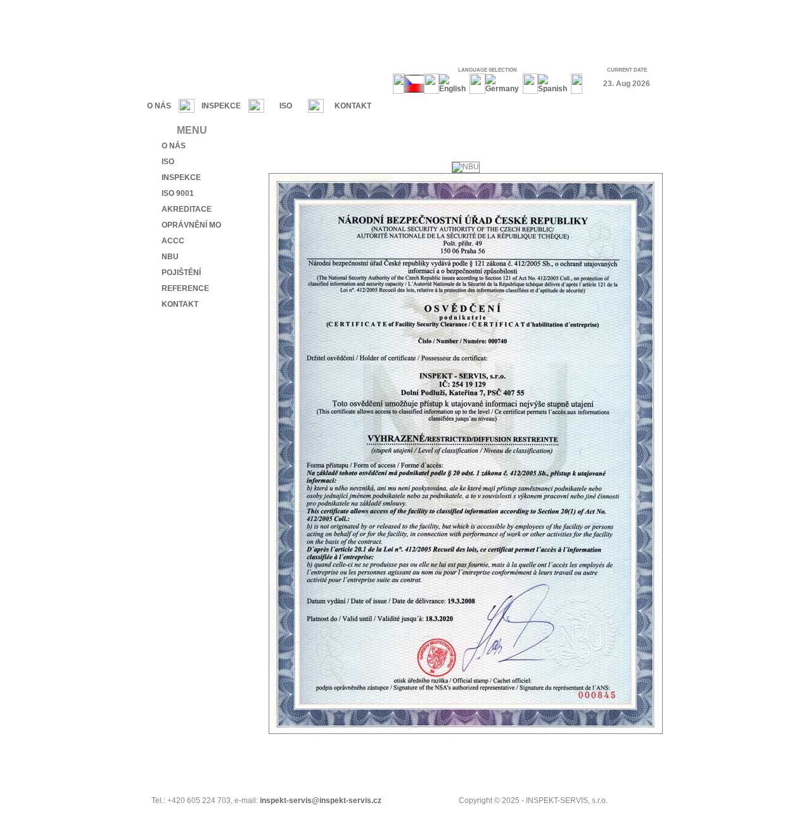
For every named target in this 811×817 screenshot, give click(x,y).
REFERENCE (185, 288)
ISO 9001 (178, 193)
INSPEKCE (221, 105)
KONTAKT (353, 105)
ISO (285, 105)
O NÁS (159, 105)
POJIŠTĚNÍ (181, 272)
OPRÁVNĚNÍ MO (191, 225)
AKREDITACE (187, 209)
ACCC (173, 240)
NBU (170, 256)
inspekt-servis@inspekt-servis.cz (320, 800)
